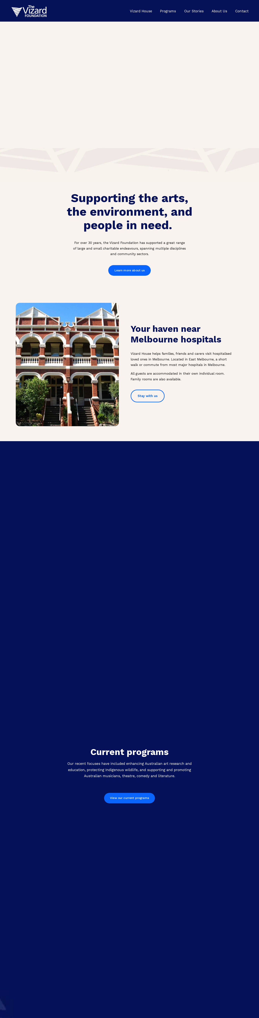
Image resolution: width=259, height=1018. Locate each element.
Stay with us (148, 396)
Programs (168, 11)
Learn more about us (129, 270)
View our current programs (129, 798)
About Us (219, 11)
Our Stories (194, 11)
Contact (242, 11)
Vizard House (141, 11)
